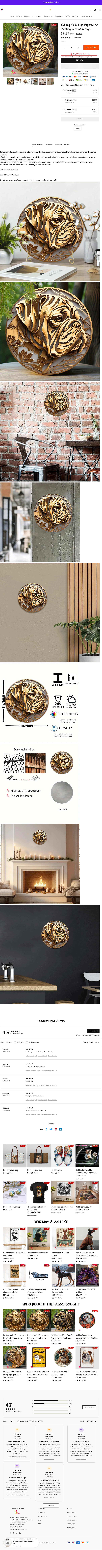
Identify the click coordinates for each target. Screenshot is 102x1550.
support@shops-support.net (18, 1529)
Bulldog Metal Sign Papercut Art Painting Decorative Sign (41, 1056)
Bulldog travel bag (49, 1459)
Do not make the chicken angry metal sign (17, 1495)
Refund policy (71, 1527)
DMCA (40, 1524)
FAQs (39, 1520)
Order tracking (42, 1516)
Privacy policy (71, 1512)
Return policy (71, 1524)
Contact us (41, 1512)
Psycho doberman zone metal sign (17, 1457)
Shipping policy (71, 1520)
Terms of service (72, 1516)
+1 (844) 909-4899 (16, 1527)
